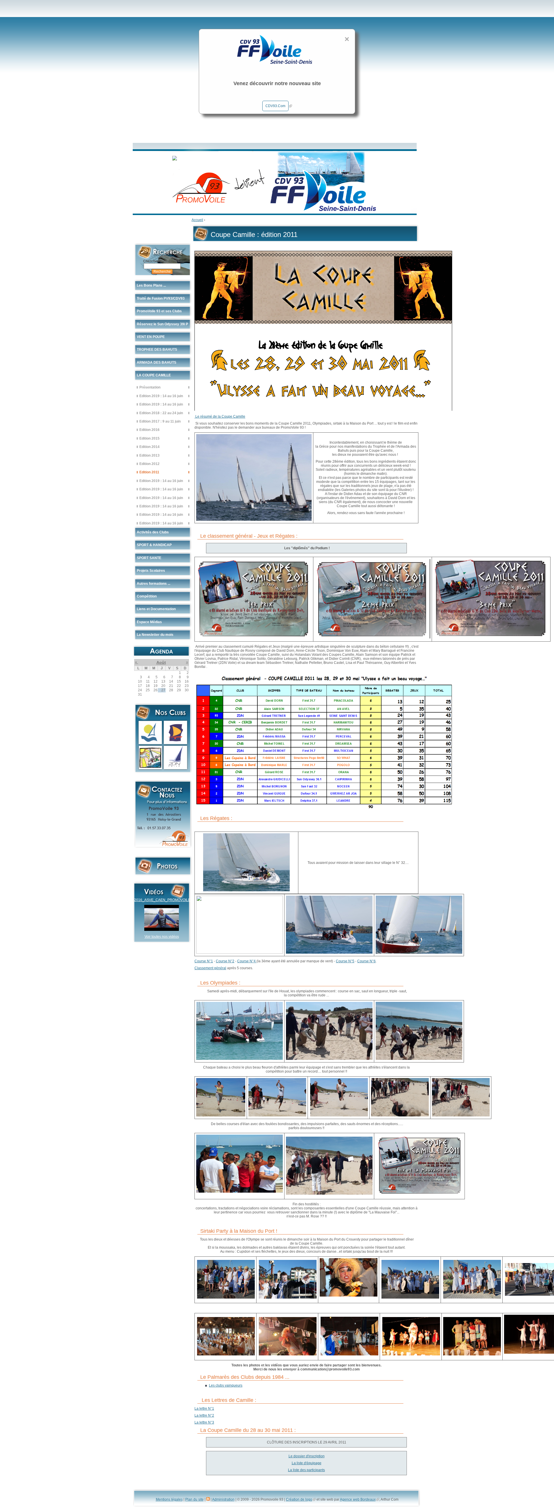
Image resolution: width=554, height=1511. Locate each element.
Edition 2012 (149, 464)
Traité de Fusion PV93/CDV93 (161, 298)
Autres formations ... (153, 584)
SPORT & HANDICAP (154, 545)
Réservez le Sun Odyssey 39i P (162, 324)
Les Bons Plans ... (151, 285)
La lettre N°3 (204, 1422)
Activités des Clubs (153, 532)
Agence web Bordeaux (358, 1499)
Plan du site (194, 1499)
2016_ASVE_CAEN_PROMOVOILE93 (164, 900)
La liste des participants (306, 1470)
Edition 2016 (149, 430)
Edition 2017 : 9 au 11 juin (160, 421)
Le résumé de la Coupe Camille (219, 416)
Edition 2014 (149, 447)
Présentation (149, 387)
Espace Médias (149, 622)
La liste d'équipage (306, 1463)
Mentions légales (169, 1499)
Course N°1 (203, 961)
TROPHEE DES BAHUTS (157, 350)
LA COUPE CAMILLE (154, 375)
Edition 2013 (149, 455)
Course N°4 (247, 961)
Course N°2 (225, 961)
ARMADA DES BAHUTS (156, 363)
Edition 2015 (149, 438)
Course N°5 (345, 961)
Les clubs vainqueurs (225, 1385)
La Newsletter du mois (155, 635)
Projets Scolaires (151, 571)
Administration (223, 1499)
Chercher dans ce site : (162, 261)
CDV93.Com (275, 106)
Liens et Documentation (156, 609)
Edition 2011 (149, 472)
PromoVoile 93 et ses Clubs (159, 311)
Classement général (210, 968)
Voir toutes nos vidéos (162, 937)
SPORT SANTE (149, 558)
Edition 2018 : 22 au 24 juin (161, 413)
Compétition (147, 596)
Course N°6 (366, 961)
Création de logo (299, 1499)
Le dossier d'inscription (307, 1456)
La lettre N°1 (204, 1409)
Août (161, 662)
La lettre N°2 (204, 1415)
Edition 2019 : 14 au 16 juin (161, 396)
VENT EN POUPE (151, 337)
